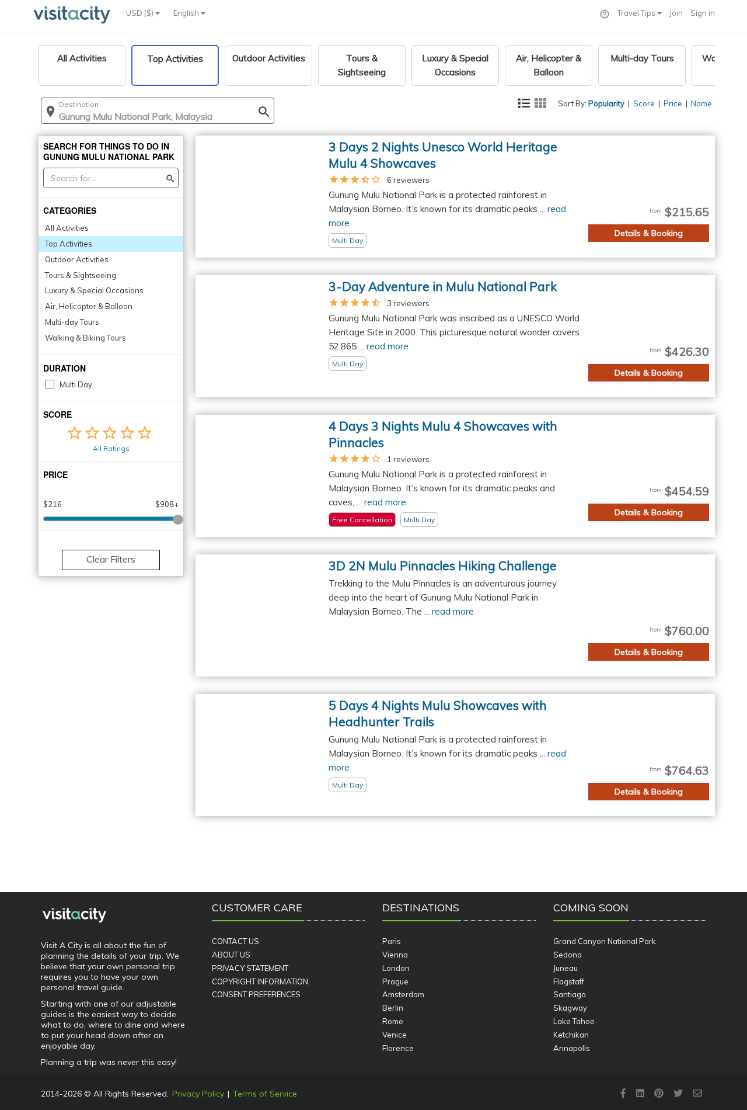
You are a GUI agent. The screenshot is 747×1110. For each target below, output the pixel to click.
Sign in (702, 13)
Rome (392, 1021)
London (396, 968)
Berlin (392, 1007)
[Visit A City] (74, 915)
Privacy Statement (250, 968)
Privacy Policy (198, 1093)
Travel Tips (637, 13)
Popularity (606, 103)
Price (673, 103)
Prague (395, 981)
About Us (231, 954)
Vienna (395, 954)
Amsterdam (403, 994)
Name (701, 103)
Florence (398, 1048)
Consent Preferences (256, 994)
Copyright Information (260, 981)
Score (644, 103)
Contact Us (235, 941)
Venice (394, 1034)
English (187, 13)
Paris (391, 941)
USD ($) (140, 13)
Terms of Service (265, 1093)
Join (676, 13)
